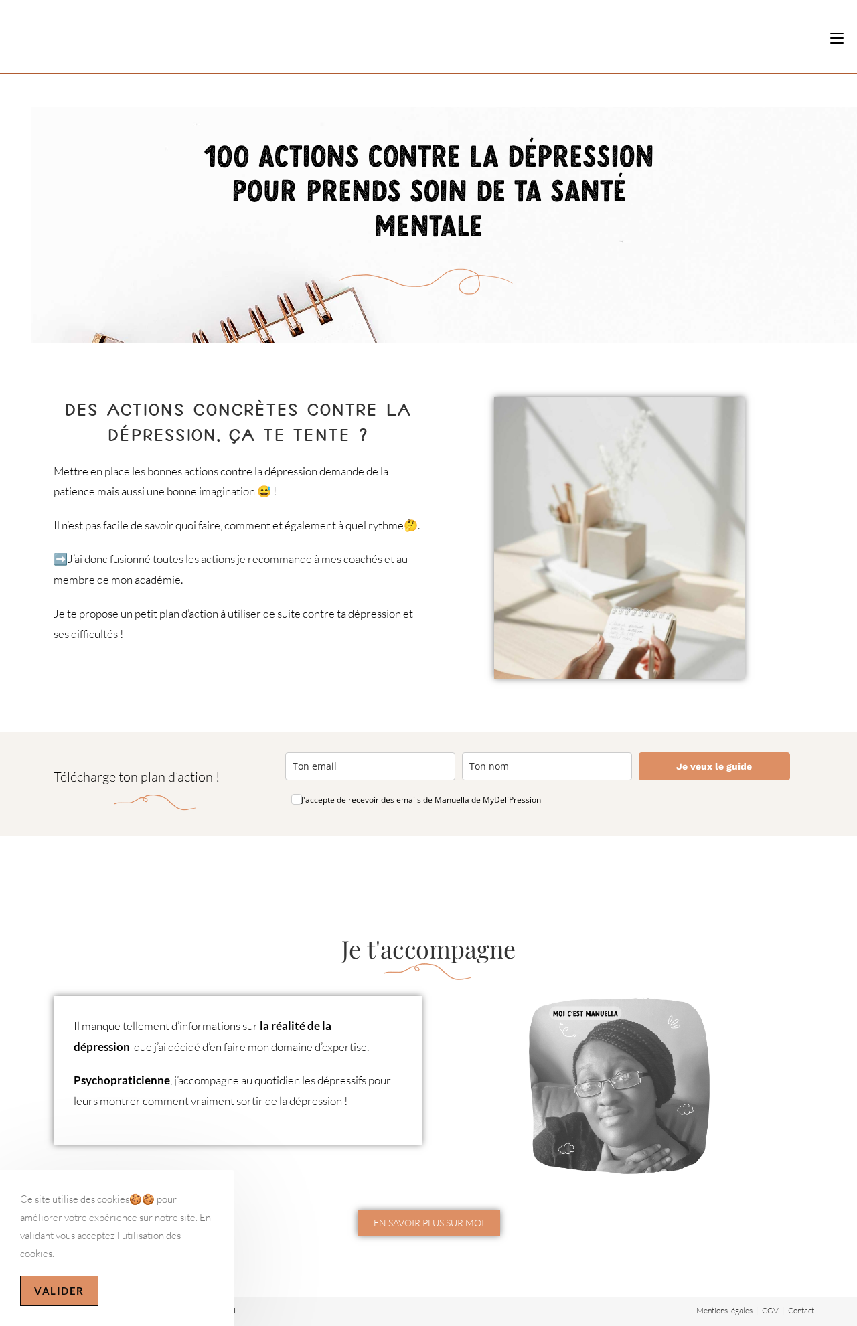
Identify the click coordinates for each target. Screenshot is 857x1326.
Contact (801, 1310)
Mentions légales (724, 1310)
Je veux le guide (714, 766)
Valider (59, 1290)
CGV (770, 1310)
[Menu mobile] (837, 38)
